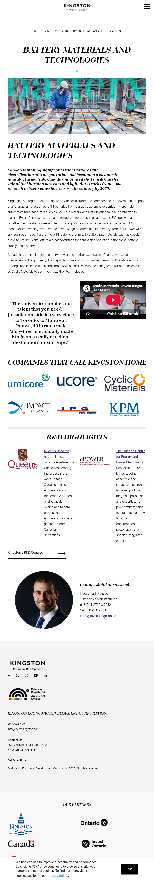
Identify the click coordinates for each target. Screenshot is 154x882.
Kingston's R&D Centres (25, 552)
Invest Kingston (46, 31)
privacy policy (57, 875)
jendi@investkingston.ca (98, 616)
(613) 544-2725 (17, 724)
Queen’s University (57, 451)
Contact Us (15, 740)
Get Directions (17, 760)
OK (130, 869)
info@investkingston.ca (22, 729)
